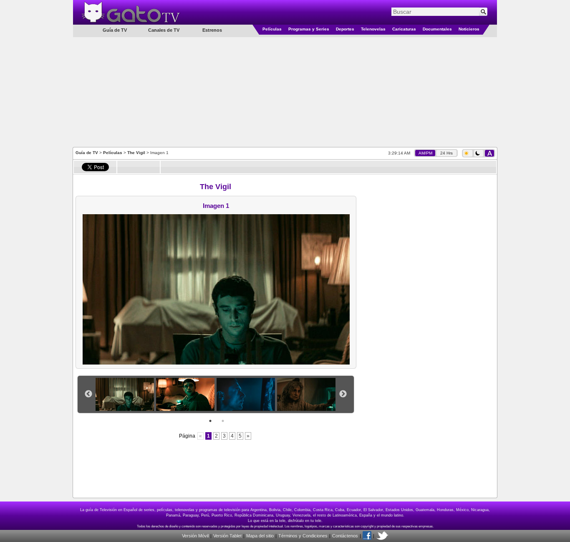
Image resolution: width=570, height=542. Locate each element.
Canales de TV (163, 30)
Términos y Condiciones (303, 535)
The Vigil (136, 152)
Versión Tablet (227, 535)
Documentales (437, 29)
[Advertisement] (285, 91)
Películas (272, 29)
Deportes (345, 29)
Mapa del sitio (260, 535)
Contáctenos (345, 535)
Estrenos (212, 30)
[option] (126, 394)
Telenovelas (373, 29)
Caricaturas (404, 29)
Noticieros (469, 29)
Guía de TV (87, 152)
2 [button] (223, 421)
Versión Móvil (195, 535)
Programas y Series (308, 29)
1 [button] (210, 421)
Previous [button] (88, 394)
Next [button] (343, 394)
